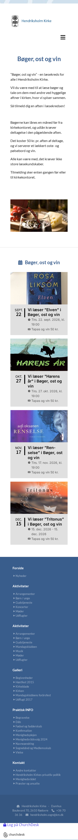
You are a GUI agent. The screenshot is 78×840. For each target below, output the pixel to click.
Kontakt (19, 763)
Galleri (17, 670)
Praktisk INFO (23, 710)
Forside (18, 568)
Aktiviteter (21, 586)
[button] (39, 37)
